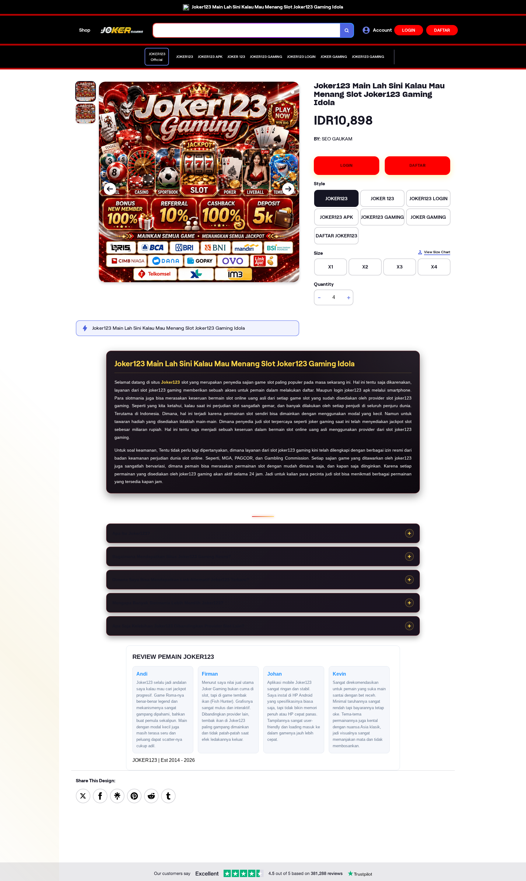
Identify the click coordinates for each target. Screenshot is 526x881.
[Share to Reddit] (151, 795)
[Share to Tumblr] (168, 795)
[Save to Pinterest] (134, 795)
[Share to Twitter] (83, 795)
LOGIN (408, 30)
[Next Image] (288, 188)
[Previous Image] (110, 188)
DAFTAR (442, 30)
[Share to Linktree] (117, 795)
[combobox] (246, 30)
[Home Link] (122, 30)
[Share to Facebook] (100, 795)
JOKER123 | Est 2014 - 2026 (163, 760)
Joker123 (170, 382)
